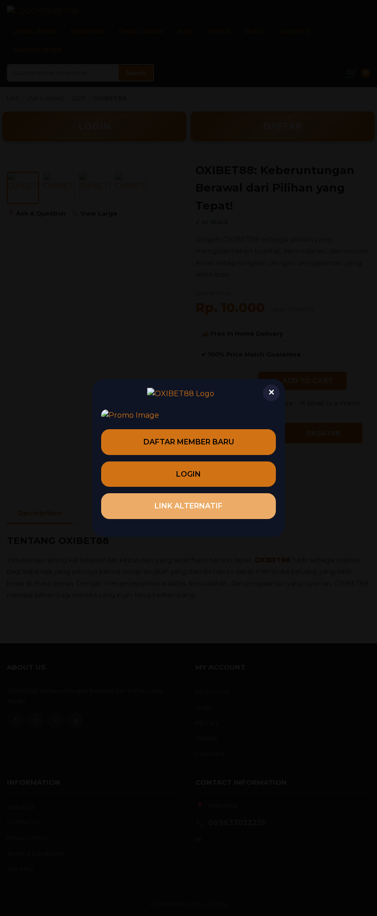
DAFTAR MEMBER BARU (188, 442)
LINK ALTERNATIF (188, 506)
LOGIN (188, 474)
